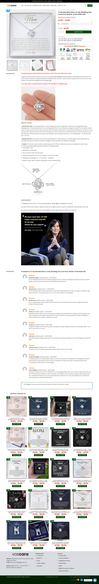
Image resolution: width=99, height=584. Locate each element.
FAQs (38, 560)
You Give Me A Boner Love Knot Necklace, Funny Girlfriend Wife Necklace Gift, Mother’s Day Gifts (60, 451)
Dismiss (65, 1)
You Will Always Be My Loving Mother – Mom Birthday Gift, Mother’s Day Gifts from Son (60, 420)
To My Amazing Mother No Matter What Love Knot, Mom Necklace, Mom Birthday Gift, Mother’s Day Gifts (16, 482)
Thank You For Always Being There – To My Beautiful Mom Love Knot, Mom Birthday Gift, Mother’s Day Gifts (16, 451)
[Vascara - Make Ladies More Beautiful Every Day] (12, 6)
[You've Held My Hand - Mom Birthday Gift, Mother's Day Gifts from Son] (60, 468)
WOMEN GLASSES (53, 5)
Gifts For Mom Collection (69, 10)
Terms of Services (64, 558)
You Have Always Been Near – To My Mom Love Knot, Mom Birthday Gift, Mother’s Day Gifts (38, 451)
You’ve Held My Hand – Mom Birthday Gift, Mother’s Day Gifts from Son (60, 482)
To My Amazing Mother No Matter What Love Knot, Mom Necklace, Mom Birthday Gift (60, 544)
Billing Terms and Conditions (66, 568)
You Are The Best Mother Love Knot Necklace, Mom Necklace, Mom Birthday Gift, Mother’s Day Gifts (16, 513)
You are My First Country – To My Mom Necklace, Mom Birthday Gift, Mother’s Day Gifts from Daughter (39, 482)
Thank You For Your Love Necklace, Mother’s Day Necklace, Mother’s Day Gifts (82, 420)
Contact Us (40, 555)
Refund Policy (62, 563)
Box (59, 23)
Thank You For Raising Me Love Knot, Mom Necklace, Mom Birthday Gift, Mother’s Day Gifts (16, 544)
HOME (22, 5)
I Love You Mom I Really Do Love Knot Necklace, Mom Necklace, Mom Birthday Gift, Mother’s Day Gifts (82, 513)
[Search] (85, 5)
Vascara (25, 203)
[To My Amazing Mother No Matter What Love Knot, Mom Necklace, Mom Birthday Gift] (60, 530)
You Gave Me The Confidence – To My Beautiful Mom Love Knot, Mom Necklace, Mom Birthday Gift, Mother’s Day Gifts (60, 513)
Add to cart (79, 32)
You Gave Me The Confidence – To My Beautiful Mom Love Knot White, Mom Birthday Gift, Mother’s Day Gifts (82, 482)
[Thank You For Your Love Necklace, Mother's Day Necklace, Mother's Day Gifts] (82, 406)
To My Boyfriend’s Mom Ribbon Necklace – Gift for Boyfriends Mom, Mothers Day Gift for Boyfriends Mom (38, 513)
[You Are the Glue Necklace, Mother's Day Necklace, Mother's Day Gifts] (38, 406)
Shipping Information (64, 560)
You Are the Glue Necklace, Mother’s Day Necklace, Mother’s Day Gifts (38, 419)
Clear (91, 21)
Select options (16, 424)
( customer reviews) (69, 17)
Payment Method (63, 571)
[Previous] (9, 34)
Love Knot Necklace (56, 77)
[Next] (53, 34)
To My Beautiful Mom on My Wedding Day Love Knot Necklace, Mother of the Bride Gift (16, 420)
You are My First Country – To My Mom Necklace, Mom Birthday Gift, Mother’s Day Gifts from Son (82, 451)
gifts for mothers (60, 203)
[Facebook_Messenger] (95, 580)
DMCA (60, 566)
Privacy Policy (62, 555)
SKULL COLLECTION (27, 5)
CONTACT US (60, 5)
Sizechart (39, 566)
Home (59, 10)
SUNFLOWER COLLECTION (37, 5)
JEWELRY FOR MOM (46, 5)
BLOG (64, 5)
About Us (39, 558)
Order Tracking (41, 563)
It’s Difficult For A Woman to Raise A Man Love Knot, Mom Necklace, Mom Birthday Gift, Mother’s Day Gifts (38, 544)
